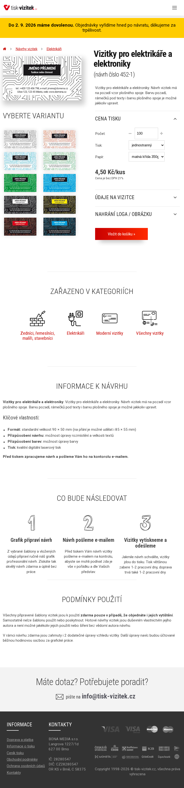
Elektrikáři (54, 49)
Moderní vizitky (109, 333)
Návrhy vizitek (26, 49)
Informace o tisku (21, 746)
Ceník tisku (15, 753)
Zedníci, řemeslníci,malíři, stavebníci (37, 335)
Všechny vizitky (150, 333)
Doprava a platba (20, 740)
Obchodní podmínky (22, 759)
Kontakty (14, 772)
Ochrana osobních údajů (26, 766)
